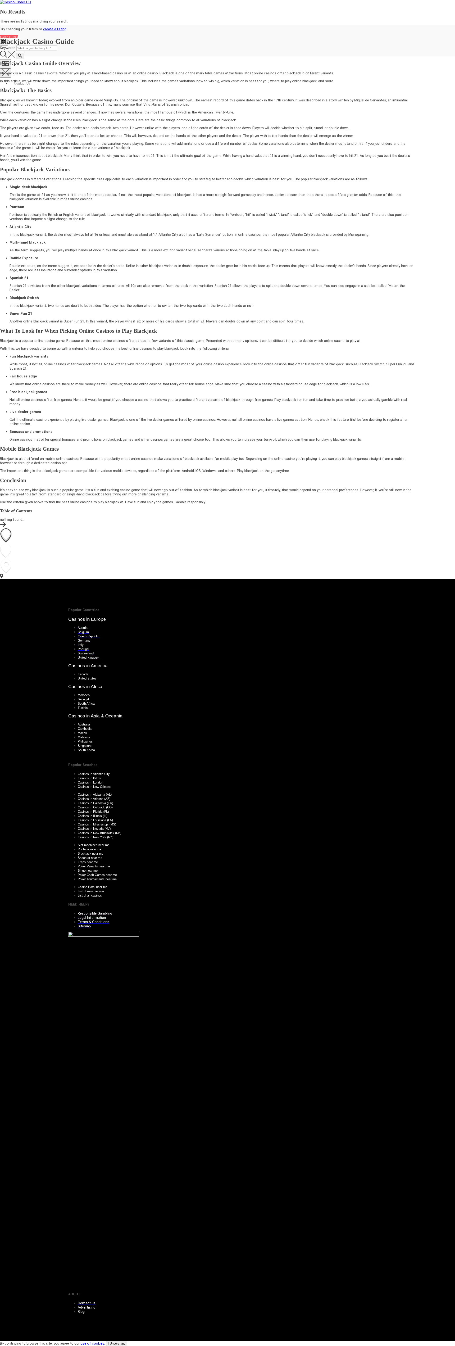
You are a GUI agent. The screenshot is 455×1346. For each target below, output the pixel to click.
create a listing (54, 29)
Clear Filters (9, 37)
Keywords (7, 48)
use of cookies (92, 1343)
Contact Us (22, 83)
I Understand (116, 1343)
